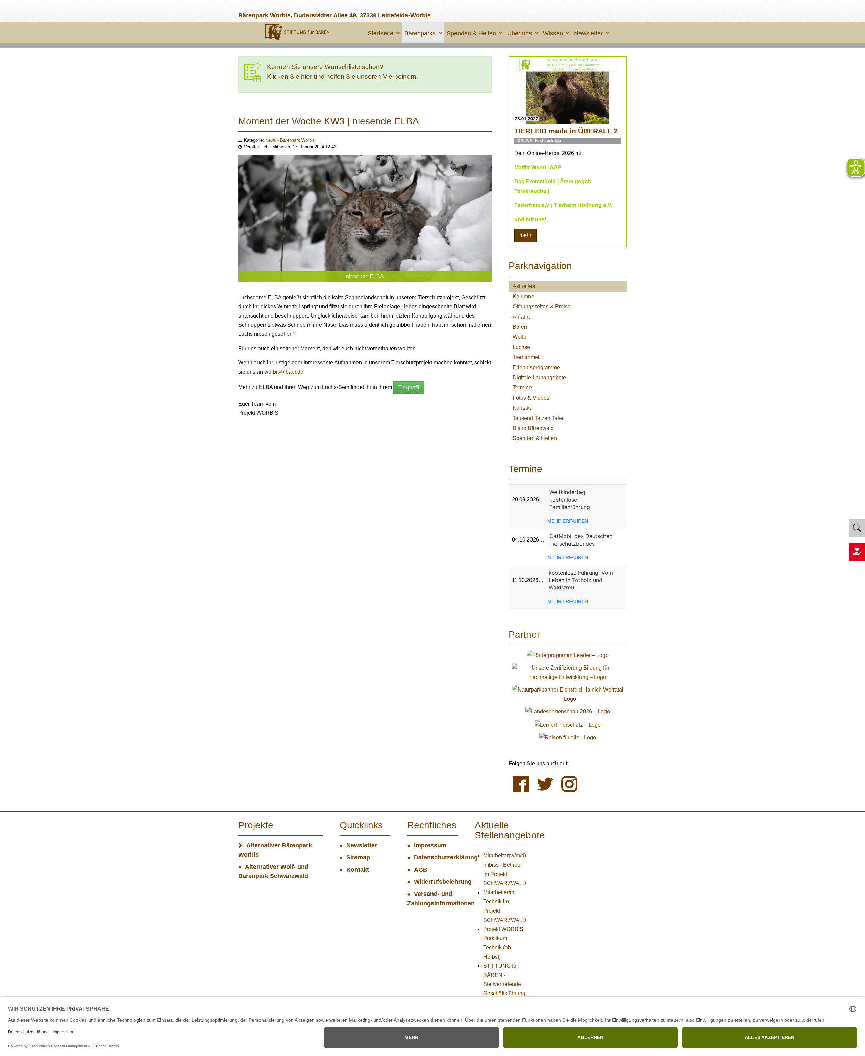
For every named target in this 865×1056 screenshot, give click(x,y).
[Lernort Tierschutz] (568, 724)
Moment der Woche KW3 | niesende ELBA (328, 121)
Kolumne (523, 296)
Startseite (380, 33)
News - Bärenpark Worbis (290, 140)
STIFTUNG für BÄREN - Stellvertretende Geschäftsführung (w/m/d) (504, 984)
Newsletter (588, 33)
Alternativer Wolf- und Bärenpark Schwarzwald (273, 871)
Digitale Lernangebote (539, 377)
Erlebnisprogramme (536, 367)
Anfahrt (521, 317)
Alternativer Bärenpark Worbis (275, 850)
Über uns (519, 33)
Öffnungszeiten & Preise (542, 306)
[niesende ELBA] (365, 218)
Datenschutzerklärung (436, 857)
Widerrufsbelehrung (436, 881)
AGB (420, 869)
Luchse (521, 347)
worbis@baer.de (283, 372)
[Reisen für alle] (567, 737)
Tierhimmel (526, 357)
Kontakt (522, 408)
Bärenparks (420, 33)
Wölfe (519, 337)
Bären (520, 327)
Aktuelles (524, 286)
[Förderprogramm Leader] (568, 655)
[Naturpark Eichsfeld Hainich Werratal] (567, 694)
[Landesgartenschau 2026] (567, 711)
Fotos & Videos (531, 398)
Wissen (553, 33)
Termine (522, 388)
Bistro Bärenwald (533, 428)
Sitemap (358, 857)
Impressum (430, 845)
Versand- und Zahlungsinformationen (432, 898)
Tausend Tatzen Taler (538, 418)
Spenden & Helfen (471, 33)
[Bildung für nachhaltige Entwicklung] (567, 672)
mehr (525, 235)
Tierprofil (408, 388)
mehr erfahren (567, 521)
